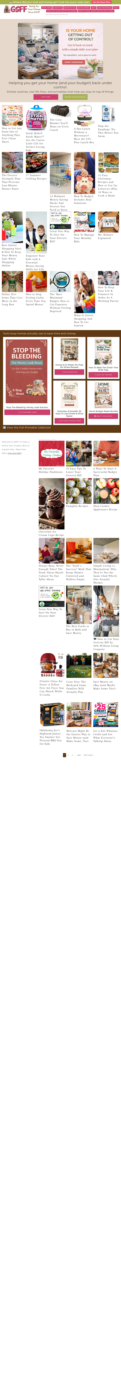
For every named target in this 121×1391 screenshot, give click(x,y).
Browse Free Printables (75, 97)
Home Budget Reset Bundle (103, 411)
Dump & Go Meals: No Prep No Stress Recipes (69, 366)
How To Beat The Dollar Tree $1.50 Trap (103, 368)
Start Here (45, 97)
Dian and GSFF (15, 453)
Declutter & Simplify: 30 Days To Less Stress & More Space (69, 413)
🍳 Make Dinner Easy (69, 372)
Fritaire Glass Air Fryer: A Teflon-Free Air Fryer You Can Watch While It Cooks (52, 688)
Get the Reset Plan (101, 2)
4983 (79, 755)
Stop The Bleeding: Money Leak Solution (27, 407)
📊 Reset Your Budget (103, 416)
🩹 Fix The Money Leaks (27, 412)
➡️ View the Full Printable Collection (27, 427)
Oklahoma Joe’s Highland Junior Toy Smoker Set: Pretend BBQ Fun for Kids (51, 737)
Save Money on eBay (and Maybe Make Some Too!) (104, 685)
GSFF (22, 9)
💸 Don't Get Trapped (103, 374)
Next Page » (89, 755)
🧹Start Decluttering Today (69, 421)
